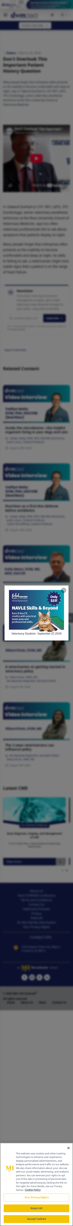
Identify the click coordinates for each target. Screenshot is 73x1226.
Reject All (36, 1208)
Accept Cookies (36, 1219)
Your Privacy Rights (36, 1197)
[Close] (68, 1148)
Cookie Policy (33, 1190)
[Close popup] (63, 590)
